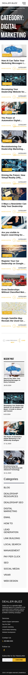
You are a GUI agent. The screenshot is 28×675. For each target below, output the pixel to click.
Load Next (18, 341)
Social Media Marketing (9, 629)
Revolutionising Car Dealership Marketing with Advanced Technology (13, 468)
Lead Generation (11, 530)
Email (7, 517)
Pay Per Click (12, 556)
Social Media (12, 568)
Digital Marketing (10, 509)
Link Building (12, 538)
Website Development (8, 632)
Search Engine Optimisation (10, 621)
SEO (6, 562)
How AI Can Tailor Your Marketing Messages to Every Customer (13, 63)
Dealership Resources (11, 495)
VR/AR (7, 575)
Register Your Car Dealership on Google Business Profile (12, 263)
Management (12, 550)
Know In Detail (6, 68)
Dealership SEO (13, 502)
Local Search (12, 544)
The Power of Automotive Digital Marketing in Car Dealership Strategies (13, 438)
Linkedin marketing (8, 627)
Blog (7, 487)
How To (8, 523)
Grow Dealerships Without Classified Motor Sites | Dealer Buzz (13, 292)
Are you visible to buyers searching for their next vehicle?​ (11, 235)
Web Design (11, 581)
